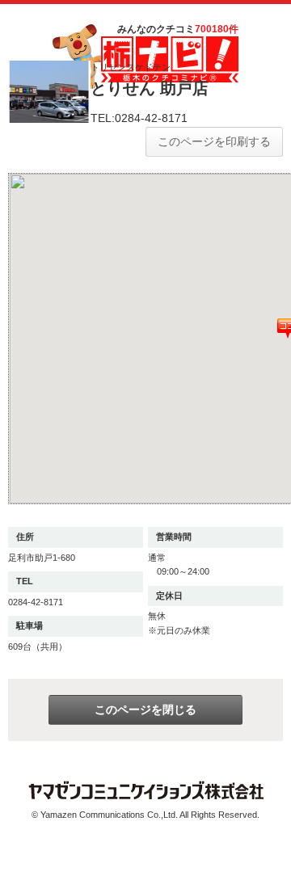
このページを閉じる (145, 709)
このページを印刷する (214, 141)
